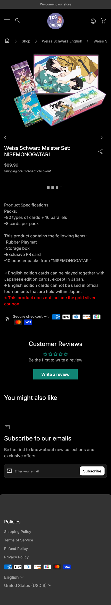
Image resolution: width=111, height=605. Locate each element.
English (14, 577)
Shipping (10, 171)
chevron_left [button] (5, 138)
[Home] (55, 20)
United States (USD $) (28, 585)
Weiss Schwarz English (62, 41)
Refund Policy (16, 548)
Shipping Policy (17, 531)
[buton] (14, 577)
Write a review (55, 374)
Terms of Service (18, 540)
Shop (26, 41)
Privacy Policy (16, 557)
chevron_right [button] (102, 138)
